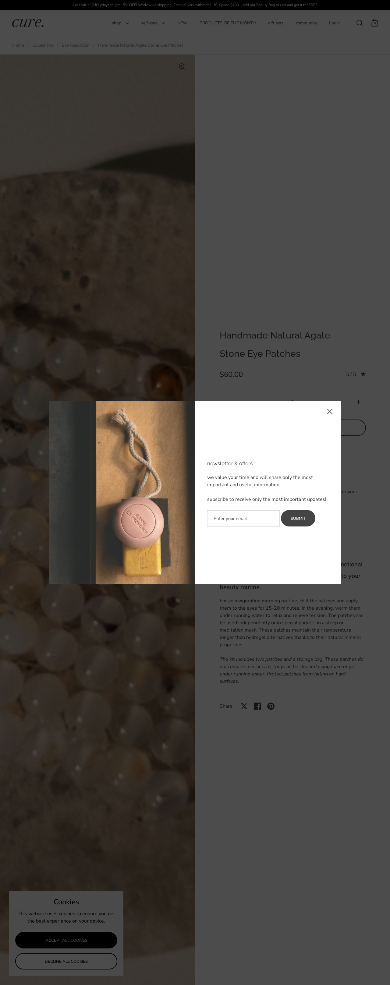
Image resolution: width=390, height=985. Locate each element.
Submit (298, 518)
